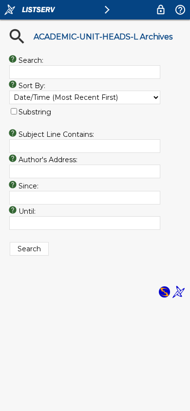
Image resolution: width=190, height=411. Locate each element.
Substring (35, 112)
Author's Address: (48, 159)
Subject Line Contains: (56, 134)
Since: (28, 186)
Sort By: (32, 85)
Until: (27, 211)
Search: (31, 60)
